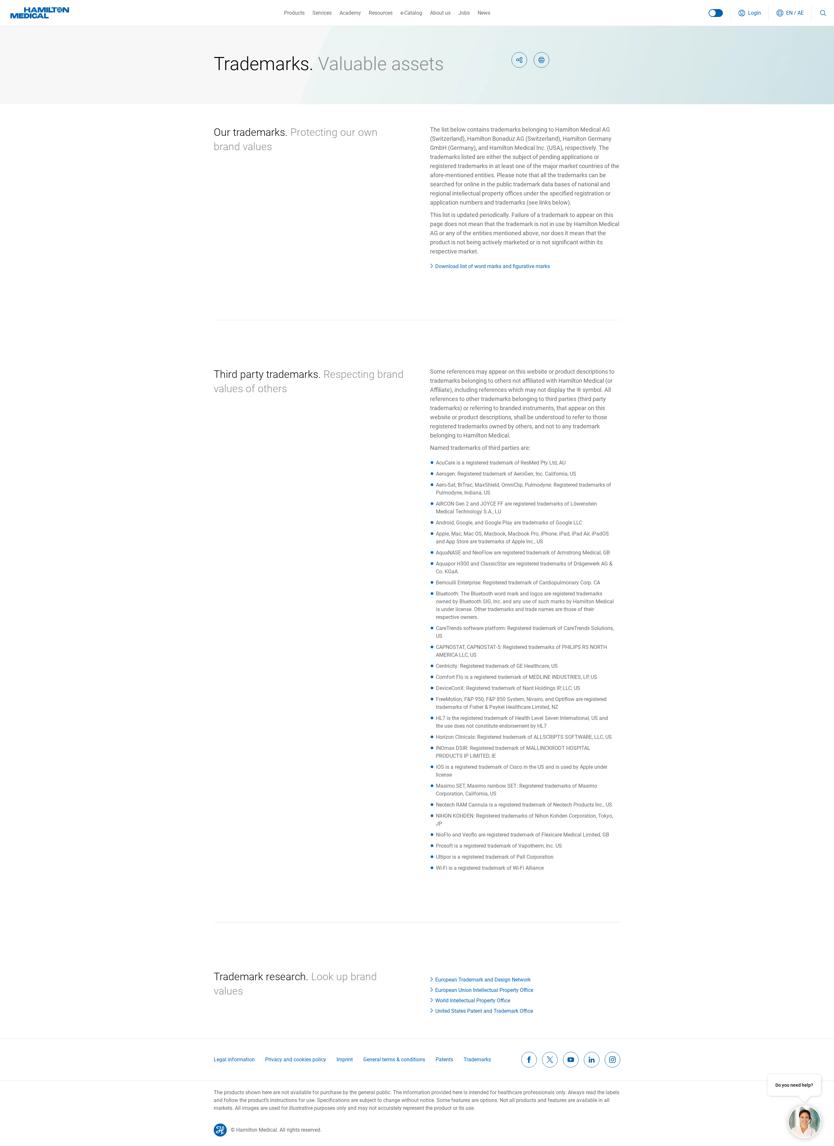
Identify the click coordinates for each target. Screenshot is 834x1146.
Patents (444, 1059)
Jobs (464, 13)
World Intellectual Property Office (472, 1000)
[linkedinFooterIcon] (591, 1059)
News (484, 13)
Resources (381, 13)
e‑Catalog (411, 13)
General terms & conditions (394, 1059)
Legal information (234, 1059)
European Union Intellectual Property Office (484, 990)
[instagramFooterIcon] (612, 1059)
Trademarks (477, 1059)
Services (322, 13)
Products (294, 13)
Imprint (345, 1059)
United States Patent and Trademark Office (484, 1011)
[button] (749, 13)
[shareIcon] (519, 60)
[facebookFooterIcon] (529, 1059)
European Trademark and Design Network (483, 980)
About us (440, 13)
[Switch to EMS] (716, 13)
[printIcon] (541, 60)
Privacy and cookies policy (295, 1059)
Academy (350, 13)
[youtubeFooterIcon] (571, 1059)
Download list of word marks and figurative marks (492, 266)
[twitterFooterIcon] (550, 1059)
